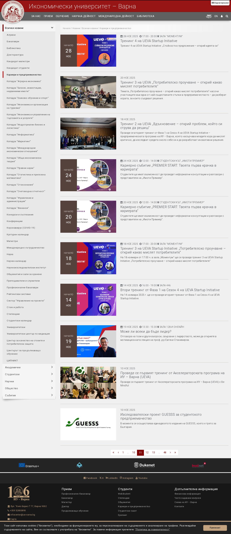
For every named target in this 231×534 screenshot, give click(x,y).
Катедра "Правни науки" (20, 168)
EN (216, 16)
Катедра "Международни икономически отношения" (22, 149)
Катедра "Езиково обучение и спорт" (28, 98)
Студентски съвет (127, 511)
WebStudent (124, 494)
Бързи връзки (221, 3)
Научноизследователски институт (26, 267)
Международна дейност (116, 16)
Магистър (67, 502)
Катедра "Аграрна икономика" (24, 81)
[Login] (221, 16)
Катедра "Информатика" (21, 134)
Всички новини (14, 28)
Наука (10, 254)
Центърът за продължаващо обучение (24, 352)
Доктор (65, 506)
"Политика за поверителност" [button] (152, 529)
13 (153, 452)
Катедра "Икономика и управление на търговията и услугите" (28, 116)
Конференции (15, 221)
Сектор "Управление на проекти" (26, 300)
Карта (13, 519)
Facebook (91, 478)
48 (165, 452)
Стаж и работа (15, 307)
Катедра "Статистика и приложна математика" (26, 176)
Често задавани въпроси (188, 498)
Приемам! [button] (215, 528)
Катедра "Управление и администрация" (20, 199)
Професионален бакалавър (76, 494)
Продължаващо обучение (75, 511)
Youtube (142, 478)
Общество (11, 388)
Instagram (127, 478)
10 (133, 452)
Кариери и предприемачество (24, 74)
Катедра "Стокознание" (20, 184)
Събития (10, 395)
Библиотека (145, 16)
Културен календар (18, 234)
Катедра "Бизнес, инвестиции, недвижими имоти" (24, 89)
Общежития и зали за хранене (24, 274)
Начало (67, 28)
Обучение (62, 16)
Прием (48, 16)
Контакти (179, 506)
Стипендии (13, 314)
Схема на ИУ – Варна (186, 502)
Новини (76, 28)
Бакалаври (13, 41)
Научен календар (16, 261)
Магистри (12, 241)
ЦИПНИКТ (12, 360)
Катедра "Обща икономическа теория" (24, 159)
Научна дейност (84, 16)
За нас (36, 16)
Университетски (16, 327)
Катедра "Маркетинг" (19, 141)
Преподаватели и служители (23, 280)
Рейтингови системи (19, 294)
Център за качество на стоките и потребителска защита (26, 342)
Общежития (124, 502)
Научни (9, 381)
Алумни (11, 34)
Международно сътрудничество (25, 247)
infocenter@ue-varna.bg (22, 515)
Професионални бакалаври (22, 287)
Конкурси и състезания (20, 214)
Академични (12, 367)
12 (147, 452)
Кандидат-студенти (18, 67)
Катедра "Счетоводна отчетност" (26, 191)
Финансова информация (188, 494)
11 (140, 452)
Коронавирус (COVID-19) (21, 227)
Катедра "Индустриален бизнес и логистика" (26, 126)
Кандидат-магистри (18, 61)
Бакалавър (67, 498)
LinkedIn (113, 478)
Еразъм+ (122, 515)
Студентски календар (19, 320)
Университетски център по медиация (28, 333)
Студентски (12, 374)
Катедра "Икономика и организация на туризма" (27, 106)
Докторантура (15, 54)
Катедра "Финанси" (18, 208)
